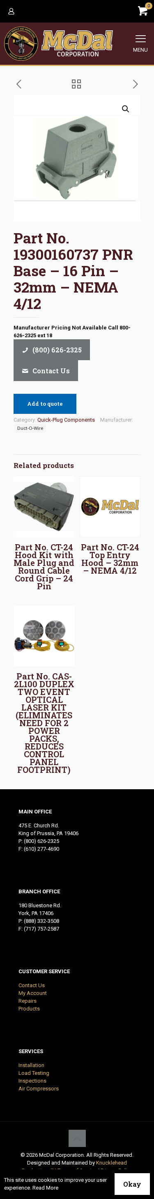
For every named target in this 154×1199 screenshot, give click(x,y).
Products (29, 1009)
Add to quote (45, 403)
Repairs (27, 1001)
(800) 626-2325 (41, 841)
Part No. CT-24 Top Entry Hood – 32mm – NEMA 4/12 (110, 559)
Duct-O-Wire (30, 428)
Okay (132, 1184)
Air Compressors (38, 1088)
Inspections (32, 1081)
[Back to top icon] (77, 1138)
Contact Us (31, 985)
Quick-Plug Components (66, 420)
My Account (32, 993)
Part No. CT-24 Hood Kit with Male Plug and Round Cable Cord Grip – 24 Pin (44, 566)
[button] (126, 109)
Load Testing (33, 1073)
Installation (31, 1065)
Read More (45, 1188)
